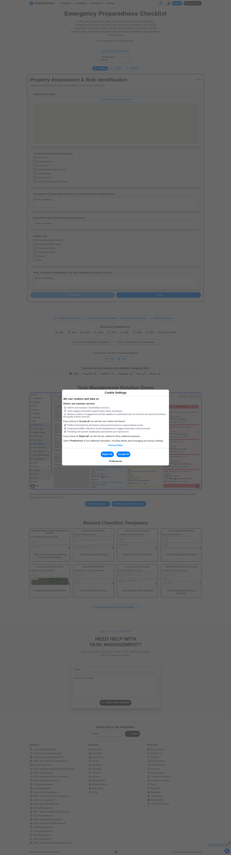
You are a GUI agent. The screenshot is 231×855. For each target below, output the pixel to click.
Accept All (123, 454)
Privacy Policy (115, 445)
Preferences (115, 461)
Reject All (107, 454)
